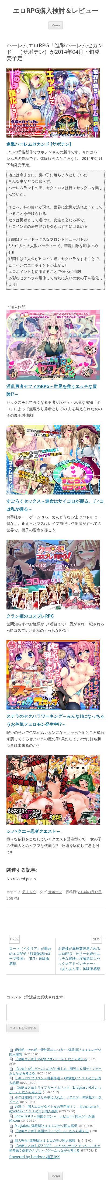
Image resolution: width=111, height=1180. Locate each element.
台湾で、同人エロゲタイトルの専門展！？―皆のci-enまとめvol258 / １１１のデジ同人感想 (54, 1108)
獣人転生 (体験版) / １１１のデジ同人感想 (45, 1140)
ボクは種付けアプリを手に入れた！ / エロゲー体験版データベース (55, 1099)
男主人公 (29, 891)
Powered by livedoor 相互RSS (34, 1156)
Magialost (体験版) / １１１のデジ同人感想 (46, 1125)
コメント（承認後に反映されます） (36, 996)
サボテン (55, 891)
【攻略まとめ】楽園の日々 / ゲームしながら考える (52, 1131)
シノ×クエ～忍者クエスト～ (33, 831)
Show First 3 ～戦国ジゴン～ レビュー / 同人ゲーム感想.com (52, 1118)
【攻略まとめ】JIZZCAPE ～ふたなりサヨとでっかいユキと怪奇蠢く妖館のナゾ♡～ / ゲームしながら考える (54, 1148)
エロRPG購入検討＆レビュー (55, 10)
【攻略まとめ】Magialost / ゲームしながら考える (51, 1059)
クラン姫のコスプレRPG (30, 616)
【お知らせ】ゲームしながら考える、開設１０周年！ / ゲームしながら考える (55, 1071)
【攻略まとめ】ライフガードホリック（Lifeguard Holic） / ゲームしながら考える (55, 1089)
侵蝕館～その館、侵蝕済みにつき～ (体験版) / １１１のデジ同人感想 (55, 1051)
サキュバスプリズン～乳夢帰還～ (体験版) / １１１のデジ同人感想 (55, 1080)
